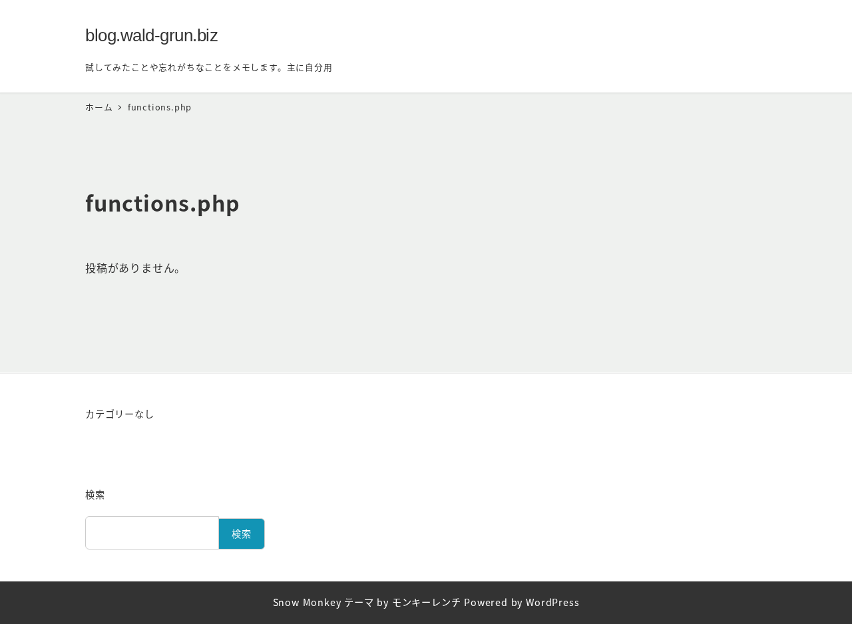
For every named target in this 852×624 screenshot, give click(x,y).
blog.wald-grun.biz (151, 35)
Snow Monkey (307, 602)
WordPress (552, 602)
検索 (95, 494)
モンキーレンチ (426, 602)
